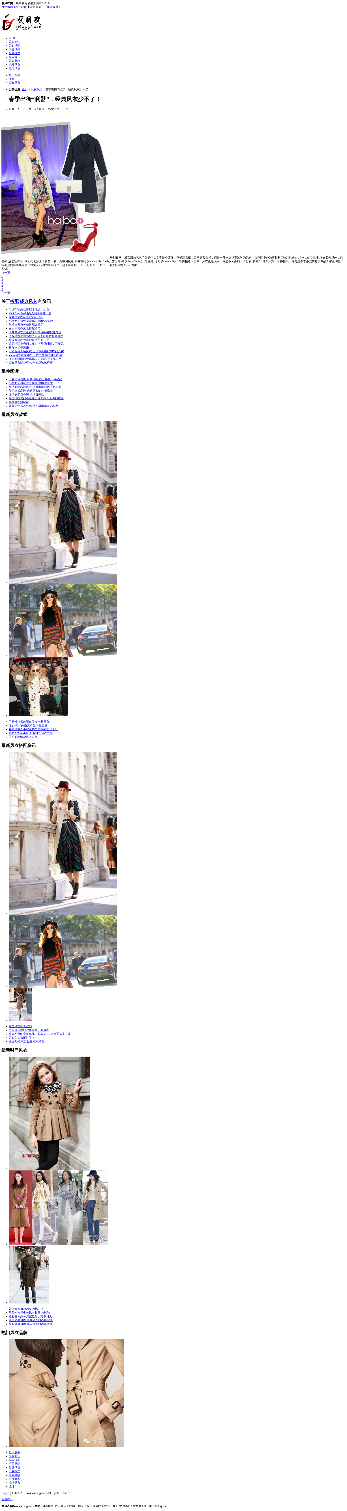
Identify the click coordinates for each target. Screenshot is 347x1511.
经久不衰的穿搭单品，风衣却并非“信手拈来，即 (40, 1033)
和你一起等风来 (19, 347)
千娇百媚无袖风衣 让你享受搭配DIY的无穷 (36, 351)
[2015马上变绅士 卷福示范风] (29, 1302)
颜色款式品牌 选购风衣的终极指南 (31, 390)
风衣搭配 (14, 45)
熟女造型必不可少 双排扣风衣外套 (31, 733)
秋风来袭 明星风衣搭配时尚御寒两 (31, 1320)
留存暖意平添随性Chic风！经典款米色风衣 (36, 336)
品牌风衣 (14, 53)
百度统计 (7, 1499)
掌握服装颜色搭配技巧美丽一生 (29, 339)
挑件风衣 (14, 64)
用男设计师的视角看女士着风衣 (29, 721)
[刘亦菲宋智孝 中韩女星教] (58, 1244)
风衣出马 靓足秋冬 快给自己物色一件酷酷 (35, 379)
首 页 (12, 38)
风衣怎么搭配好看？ (22, 1037)
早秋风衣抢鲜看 (19, 402)
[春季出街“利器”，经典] (38, 715)
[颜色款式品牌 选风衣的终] (63, 655)
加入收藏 (52, 6)
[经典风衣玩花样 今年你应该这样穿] (63, 913)
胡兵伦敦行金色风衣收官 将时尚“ (30, 1312)
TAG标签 (19, 6)
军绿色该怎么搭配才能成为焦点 (29, 309)
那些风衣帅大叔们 (20, 1026)
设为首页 (35, 6)
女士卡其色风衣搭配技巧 (24, 328)
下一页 (5, 292)
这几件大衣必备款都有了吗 (26, 317)
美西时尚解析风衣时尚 (23, 736)
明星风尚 (14, 49)
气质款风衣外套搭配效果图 (26, 324)
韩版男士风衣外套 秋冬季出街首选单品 (34, 405)
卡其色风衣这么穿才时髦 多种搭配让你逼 (35, 332)
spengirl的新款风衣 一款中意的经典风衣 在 (36, 355)
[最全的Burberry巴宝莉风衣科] (66, 1446)
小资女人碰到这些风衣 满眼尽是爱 (31, 320)
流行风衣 (14, 68)
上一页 (5, 272)
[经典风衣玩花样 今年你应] (63, 582)
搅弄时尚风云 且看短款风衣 (26, 1041)
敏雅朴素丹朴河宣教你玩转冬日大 (30, 1316)
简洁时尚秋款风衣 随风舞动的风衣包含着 (35, 386)
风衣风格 (14, 60)
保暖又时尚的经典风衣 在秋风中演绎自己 (35, 358)
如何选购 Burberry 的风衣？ (26, 1308)
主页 (25, 89)
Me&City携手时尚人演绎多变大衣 (30, 313)
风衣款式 (14, 57)
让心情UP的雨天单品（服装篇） (29, 725)
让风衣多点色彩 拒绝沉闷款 (26, 394)
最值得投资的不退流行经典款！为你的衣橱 (36, 398)
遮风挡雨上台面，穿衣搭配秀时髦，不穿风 (36, 343)
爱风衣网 (14, 1452)
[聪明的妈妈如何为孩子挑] (49, 1168)
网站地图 (7, 6)
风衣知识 (14, 41)
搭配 (11, 78)
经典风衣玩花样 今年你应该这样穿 (31, 362)
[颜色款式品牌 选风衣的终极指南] (63, 986)
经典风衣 (14, 82)
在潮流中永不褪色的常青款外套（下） (33, 729)
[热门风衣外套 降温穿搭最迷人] (20, 1019)
